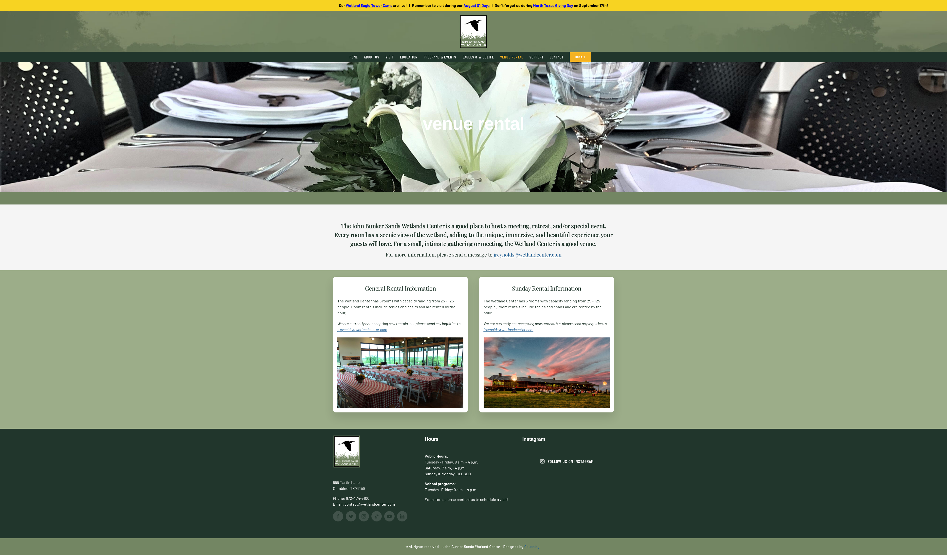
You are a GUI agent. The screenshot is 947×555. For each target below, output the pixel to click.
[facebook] (338, 516)
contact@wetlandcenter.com (370, 504)
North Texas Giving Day (553, 5)
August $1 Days (476, 5)
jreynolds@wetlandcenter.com (528, 254)
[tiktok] (376, 516)
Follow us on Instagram (571, 461)
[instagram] (364, 516)
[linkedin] (402, 516)
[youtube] (389, 516)
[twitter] (351, 516)
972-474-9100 (357, 498)
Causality (532, 547)
